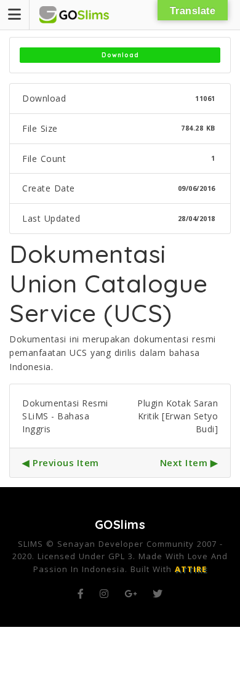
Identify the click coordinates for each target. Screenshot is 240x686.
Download (120, 55)
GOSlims (120, 524)
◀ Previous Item (60, 462)
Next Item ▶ (189, 462)
